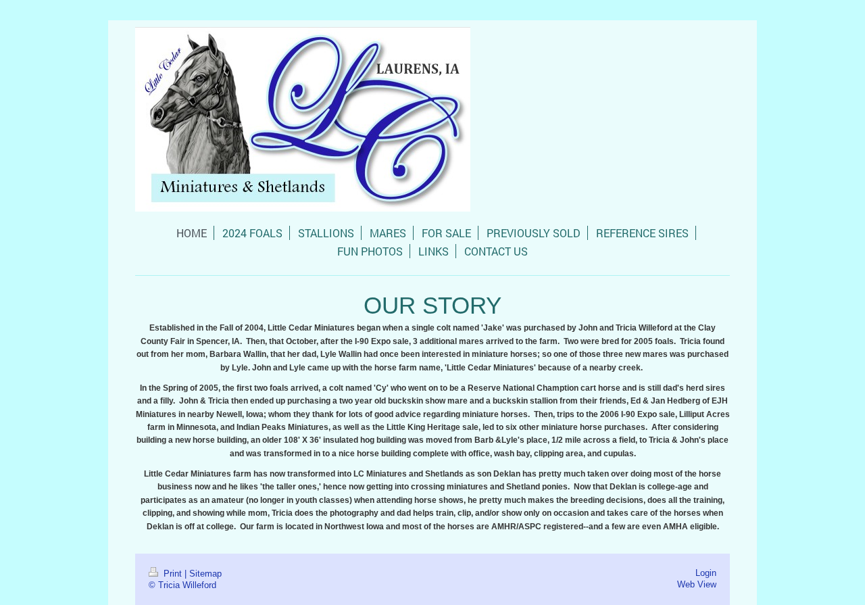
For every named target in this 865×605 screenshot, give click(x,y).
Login (705, 572)
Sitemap (205, 573)
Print (172, 573)
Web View (696, 584)
